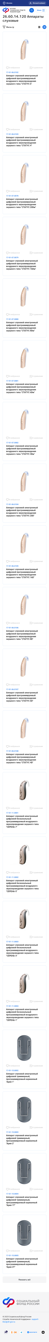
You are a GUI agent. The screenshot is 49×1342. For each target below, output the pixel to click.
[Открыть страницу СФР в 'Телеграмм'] (21, 1332)
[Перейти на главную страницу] (14, 10)
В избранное (14, 68)
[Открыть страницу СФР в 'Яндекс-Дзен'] (43, 1332)
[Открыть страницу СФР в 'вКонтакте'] (32, 1332)
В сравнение (37, 68)
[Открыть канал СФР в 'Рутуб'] (6, 1332)
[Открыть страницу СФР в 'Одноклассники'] (13, 1332)
